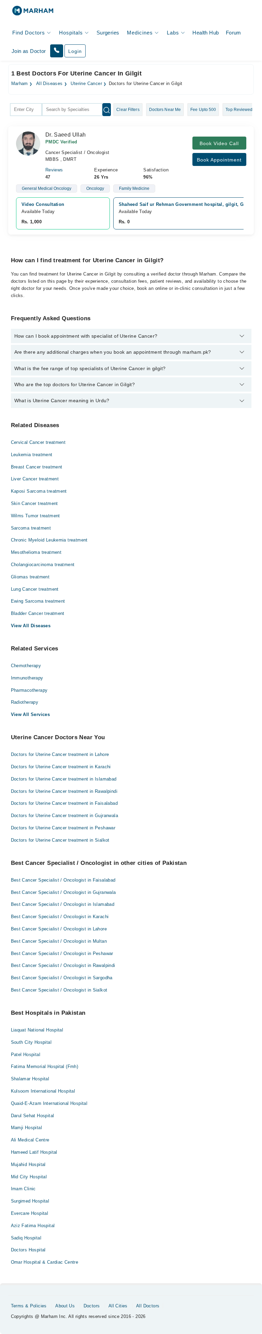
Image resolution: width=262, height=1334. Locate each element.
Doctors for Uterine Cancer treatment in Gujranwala (64, 815)
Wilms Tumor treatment (35, 515)
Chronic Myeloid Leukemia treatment (49, 540)
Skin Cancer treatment (34, 503)
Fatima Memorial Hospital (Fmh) (44, 1066)
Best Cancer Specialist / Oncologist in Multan (59, 941)
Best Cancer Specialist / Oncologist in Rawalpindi (63, 965)
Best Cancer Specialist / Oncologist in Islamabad (63, 904)
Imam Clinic (23, 1188)
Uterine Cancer (86, 83)
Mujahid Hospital (28, 1164)
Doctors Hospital (28, 1249)
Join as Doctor (29, 51)
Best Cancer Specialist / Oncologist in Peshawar (62, 953)
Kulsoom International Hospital (43, 1091)
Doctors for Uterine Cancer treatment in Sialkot (60, 840)
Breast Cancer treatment (36, 466)
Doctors (92, 1305)
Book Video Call (219, 143)
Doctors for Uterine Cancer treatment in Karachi (61, 766)
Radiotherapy (25, 702)
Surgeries (108, 33)
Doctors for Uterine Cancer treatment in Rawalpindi (64, 791)
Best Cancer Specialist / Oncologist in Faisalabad (63, 880)
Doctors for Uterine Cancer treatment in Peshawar (63, 827)
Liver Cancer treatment (35, 478)
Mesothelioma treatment (36, 552)
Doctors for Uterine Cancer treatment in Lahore (60, 754)
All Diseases (49, 83)
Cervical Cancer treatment (38, 442)
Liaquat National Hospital (37, 1030)
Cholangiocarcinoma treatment (43, 564)
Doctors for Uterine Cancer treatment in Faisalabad (64, 803)
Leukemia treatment (32, 454)
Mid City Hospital (29, 1176)
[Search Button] (106, 109)
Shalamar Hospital (30, 1078)
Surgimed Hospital (30, 1201)
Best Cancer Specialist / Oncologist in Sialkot (59, 990)
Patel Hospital (25, 1054)
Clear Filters (127, 109)
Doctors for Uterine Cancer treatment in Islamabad (64, 779)
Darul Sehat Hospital (32, 1115)
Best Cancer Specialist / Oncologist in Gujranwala (63, 892)
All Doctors (147, 1305)
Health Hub (205, 33)
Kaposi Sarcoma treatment (39, 491)
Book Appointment (219, 160)
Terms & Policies (29, 1305)
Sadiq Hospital (26, 1237)
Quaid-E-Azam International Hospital (49, 1103)
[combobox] (26, 109)
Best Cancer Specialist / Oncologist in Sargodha (62, 977)
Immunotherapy (27, 677)
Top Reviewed (238, 109)
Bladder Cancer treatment (37, 613)
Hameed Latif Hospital (34, 1152)
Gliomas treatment (30, 576)
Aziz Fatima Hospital (33, 1225)
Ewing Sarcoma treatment (38, 601)
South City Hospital (31, 1042)
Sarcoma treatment (31, 528)
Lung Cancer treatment (35, 589)
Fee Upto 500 (203, 109)
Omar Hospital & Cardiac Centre (44, 1262)
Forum (233, 33)
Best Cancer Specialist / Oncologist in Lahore (59, 928)
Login (75, 51)
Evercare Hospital (29, 1213)
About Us (65, 1305)
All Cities (118, 1305)
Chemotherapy (26, 665)
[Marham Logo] (32, 13)
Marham (19, 83)
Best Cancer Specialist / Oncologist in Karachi (60, 916)
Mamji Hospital (26, 1127)
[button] (56, 50)
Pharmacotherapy (29, 690)
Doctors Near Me (165, 109)
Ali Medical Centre (30, 1139)
